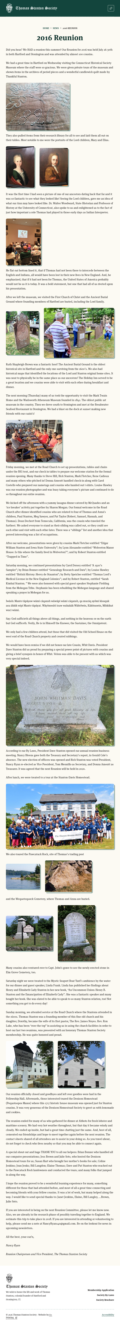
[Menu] (111, 8)
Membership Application (101, 1290)
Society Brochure (105, 1299)
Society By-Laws (105, 1295)
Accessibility (108, 1314)
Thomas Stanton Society (36, 8)
